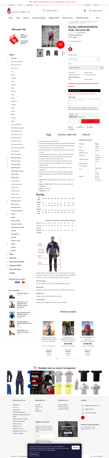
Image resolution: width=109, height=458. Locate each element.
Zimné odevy (15, 174)
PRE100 (13, 85)
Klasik (13, 75)
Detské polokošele (16, 184)
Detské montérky (16, 65)
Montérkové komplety (17, 128)
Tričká (13, 214)
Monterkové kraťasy (17, 144)
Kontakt (37, 405)
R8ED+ (13, 115)
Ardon (74, 37)
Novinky (13, 250)
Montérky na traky (16, 141)
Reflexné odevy (15, 168)
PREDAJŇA (11, 5)
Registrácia (96, 5)
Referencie (38, 411)
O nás (37, 409)
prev (37, 339)
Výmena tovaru (17, 426)
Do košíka (90, 121)
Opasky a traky (15, 241)
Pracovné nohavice (16, 224)
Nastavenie (34, 454)
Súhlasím (75, 447)
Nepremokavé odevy (17, 171)
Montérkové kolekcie (17, 61)
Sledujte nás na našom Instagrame (57, 368)
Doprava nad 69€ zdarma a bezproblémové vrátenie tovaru (54, 2)
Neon (12, 88)
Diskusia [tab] (86, 134)
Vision (13, 81)
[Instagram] (83, 417)
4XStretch (14, 101)
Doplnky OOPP (15, 265)
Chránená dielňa (63, 405)
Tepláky (13, 231)
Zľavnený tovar (15, 269)
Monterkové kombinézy (18, 148)
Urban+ (13, 111)
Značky (12, 273)
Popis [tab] (48, 134)
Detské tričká (15, 187)
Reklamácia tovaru (18, 429)
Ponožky (13, 237)
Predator (13, 105)
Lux (12, 71)
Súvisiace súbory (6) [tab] (67, 134)
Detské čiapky (15, 181)
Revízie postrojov (63, 407)
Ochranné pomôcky (16, 262)
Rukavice (12, 258)
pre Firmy (20, 5)
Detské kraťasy (15, 191)
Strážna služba (15, 221)
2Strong (13, 78)
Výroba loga (29, 5)
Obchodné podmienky (19, 412)
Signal (13, 121)
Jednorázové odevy (16, 211)
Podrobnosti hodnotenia (75, 35)
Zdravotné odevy (16, 201)
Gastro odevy (15, 204)
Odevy (11, 55)
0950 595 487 (89, 409)
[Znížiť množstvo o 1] (70, 121)
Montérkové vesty (16, 134)
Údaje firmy (38, 407)
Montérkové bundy (16, 131)
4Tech (13, 95)
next (99, 339)
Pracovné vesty (15, 161)
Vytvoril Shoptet (97, 456)
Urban (13, 108)
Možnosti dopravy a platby (20, 419)
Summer (13, 91)
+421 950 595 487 (90, 413)
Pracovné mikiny (16, 164)
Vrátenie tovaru (17, 424)
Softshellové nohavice (17, 227)
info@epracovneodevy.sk (92, 405)
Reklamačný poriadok (19, 421)
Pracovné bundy (16, 158)
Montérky (14, 58)
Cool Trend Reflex (16, 124)
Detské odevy (15, 177)
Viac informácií (51, 450)
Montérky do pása (16, 138)
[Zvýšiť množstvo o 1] (78, 121)
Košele (13, 217)
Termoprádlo (15, 234)
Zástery (13, 247)
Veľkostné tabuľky (18, 433)
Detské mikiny (15, 194)
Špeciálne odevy (16, 207)
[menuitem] (11, 18)
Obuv (11, 254)
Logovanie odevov (63, 409)
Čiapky (13, 244)
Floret (13, 98)
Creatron (13, 118)
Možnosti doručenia (74, 77)
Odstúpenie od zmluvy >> (20, 431)
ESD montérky (15, 151)
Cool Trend (14, 68)
